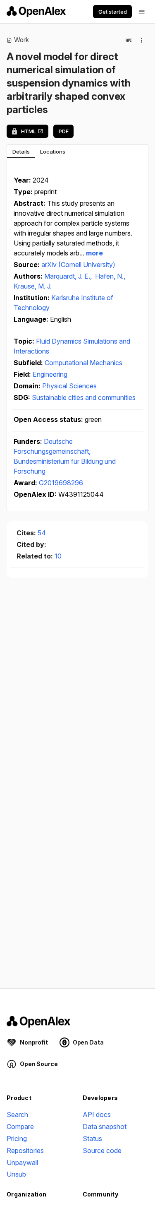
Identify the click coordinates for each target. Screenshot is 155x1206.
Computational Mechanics (83, 363)
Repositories (25, 1150)
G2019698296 (61, 483)
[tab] (21, 151)
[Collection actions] (141, 40)
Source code (102, 1150)
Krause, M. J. (33, 286)
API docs (97, 1114)
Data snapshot (104, 1126)
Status (92, 1138)
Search (17, 1114)
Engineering (50, 374)
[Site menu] (141, 11)
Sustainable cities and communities (84, 397)
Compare (20, 1126)
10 (58, 556)
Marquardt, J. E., (68, 276)
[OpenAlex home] (36, 11)
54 (42, 533)
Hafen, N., (110, 276)
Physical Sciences (69, 386)
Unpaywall (22, 1162)
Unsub (16, 1174)
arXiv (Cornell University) (78, 264)
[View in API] (128, 40)
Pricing (17, 1138)
